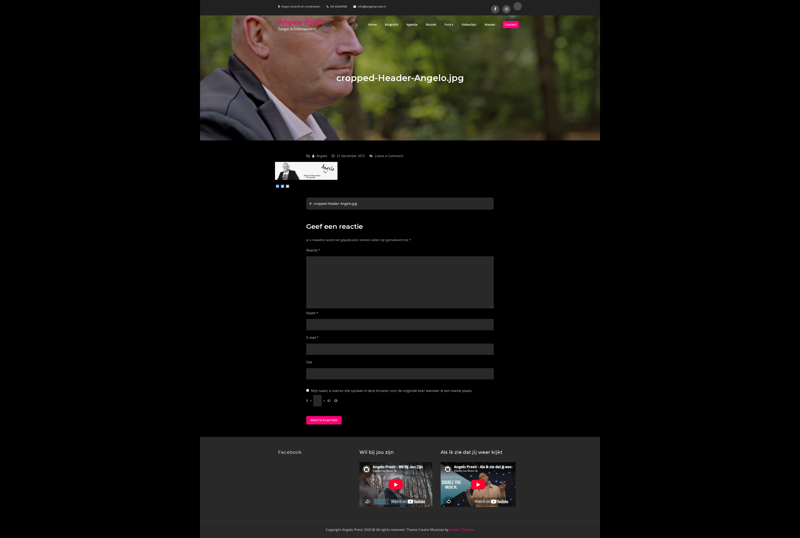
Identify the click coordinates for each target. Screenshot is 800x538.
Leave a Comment (389, 156)
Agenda (412, 24)
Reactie (313, 250)
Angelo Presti (301, 22)
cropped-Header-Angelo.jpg (335, 203)
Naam (312, 313)
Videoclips (469, 24)
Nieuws (490, 24)
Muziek (431, 24)
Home (372, 24)
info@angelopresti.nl (372, 6)
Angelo (322, 156)
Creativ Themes (461, 529)
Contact (511, 24)
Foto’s (449, 24)
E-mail (312, 337)
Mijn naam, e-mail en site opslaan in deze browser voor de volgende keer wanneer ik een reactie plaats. (391, 390)
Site (309, 362)
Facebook (290, 452)
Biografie (391, 24)
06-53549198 (338, 6)
